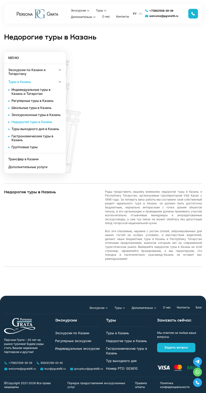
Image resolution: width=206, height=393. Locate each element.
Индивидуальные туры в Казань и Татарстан (30, 91)
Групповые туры (24, 147)
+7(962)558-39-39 (161, 10)
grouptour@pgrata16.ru (88, 368)
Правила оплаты (141, 385)
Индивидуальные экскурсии (77, 348)
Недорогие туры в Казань (31, 122)
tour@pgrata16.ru (55, 368)
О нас (106, 16)
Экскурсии (78, 10)
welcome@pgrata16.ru (163, 16)
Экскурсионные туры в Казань (36, 115)
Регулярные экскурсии (73, 341)
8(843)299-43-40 (52, 362)
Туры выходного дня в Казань (35, 129)
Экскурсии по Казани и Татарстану (27, 72)
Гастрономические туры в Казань (32, 138)
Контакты (122, 16)
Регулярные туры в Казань (32, 101)
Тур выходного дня (121, 361)
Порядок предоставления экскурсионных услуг (96, 385)
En (140, 13)
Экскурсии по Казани (72, 333)
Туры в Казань (19, 82)
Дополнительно (81, 17)
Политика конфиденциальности (175, 385)
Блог (199, 307)
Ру (135, 13)
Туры (99, 10)
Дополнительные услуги (27, 167)
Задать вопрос (176, 347)
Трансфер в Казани (23, 159)
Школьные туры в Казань (31, 108)
